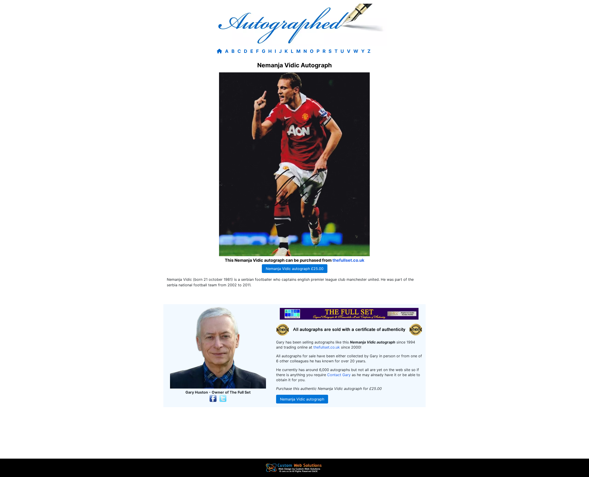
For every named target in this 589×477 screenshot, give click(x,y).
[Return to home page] (220, 51)
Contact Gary (339, 374)
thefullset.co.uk (348, 260)
